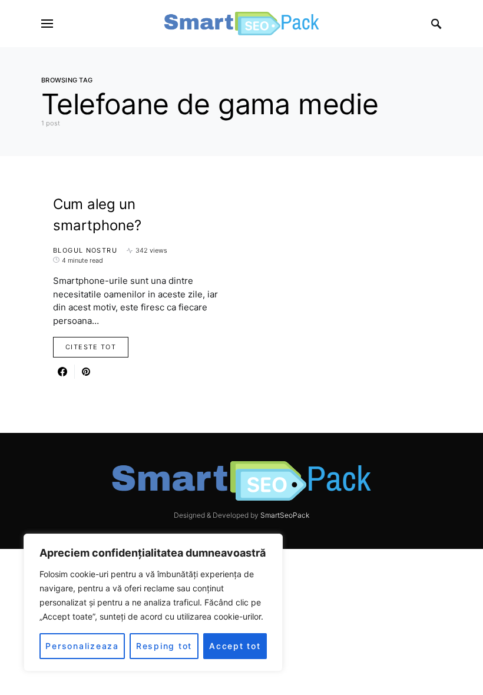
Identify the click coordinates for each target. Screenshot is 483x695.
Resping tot (164, 646)
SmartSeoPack (284, 515)
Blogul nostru (85, 250)
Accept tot (235, 646)
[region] (153, 602)
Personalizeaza (82, 646)
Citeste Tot (90, 347)
